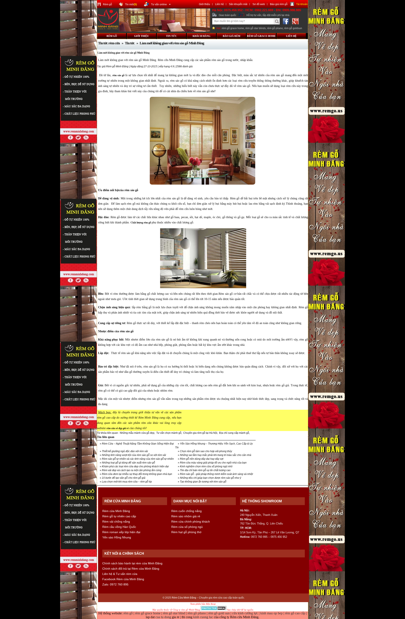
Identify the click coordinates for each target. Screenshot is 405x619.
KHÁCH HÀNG (201, 36)
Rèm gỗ (107, 4)
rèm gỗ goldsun (293, 28)
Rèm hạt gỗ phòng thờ (186, 532)
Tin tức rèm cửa (109, 43)
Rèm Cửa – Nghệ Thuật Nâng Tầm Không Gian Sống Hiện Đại (138, 443)
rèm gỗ (128, 613)
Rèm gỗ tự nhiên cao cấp (119, 516)
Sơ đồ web (258, 4)
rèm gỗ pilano (275, 28)
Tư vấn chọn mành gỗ (168, 432)
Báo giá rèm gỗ (279, 4)
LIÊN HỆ (291, 36)
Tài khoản (302, 4)
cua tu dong (163, 617)
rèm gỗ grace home (233, 28)
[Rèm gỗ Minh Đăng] (108, 28)
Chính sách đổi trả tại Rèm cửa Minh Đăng (130, 568)
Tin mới (131, 4)
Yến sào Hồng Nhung (116, 537)
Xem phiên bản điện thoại (203, 604)
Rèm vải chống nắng (116, 521)
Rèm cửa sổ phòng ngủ (187, 526)
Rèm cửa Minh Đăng (116, 511)
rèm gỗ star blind (174, 613)
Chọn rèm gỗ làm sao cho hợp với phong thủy (206, 451)
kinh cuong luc (203, 617)
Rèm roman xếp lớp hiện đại (121, 532)
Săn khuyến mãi (238, 4)
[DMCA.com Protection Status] (214, 609)
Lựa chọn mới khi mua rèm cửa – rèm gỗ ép (127, 481)
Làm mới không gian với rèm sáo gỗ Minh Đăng (172, 43)
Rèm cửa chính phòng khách (190, 521)
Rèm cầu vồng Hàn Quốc (119, 526)
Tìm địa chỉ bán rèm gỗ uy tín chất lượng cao (205, 470)
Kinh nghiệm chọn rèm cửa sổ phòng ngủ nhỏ (206, 466)
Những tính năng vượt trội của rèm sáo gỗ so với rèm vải (134, 455)
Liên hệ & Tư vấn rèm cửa (119, 574)
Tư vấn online (159, 4)
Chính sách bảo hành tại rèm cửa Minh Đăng (132, 563)
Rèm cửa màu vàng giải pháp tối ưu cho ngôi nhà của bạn (213, 462)
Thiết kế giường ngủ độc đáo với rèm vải (125, 451)
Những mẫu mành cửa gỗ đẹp (137, 432)
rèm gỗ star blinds (255, 28)
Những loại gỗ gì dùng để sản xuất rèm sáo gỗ (128, 462)
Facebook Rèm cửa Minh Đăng (123, 579)
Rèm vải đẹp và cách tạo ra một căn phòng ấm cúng (131, 470)
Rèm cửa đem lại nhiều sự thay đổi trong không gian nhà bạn (137, 474)
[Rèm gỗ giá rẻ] (164, 30)
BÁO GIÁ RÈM (231, 36)
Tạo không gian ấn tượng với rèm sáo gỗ (203, 481)
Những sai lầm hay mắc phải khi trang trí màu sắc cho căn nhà (215, 455)
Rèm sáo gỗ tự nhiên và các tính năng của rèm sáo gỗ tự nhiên (138, 458)
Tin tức (130, 43)
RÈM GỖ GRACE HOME (261, 36)
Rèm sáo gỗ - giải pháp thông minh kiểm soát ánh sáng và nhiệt (216, 474)
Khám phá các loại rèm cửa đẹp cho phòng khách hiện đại (135, 466)
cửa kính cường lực (245, 613)
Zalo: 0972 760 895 (115, 584)
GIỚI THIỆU (141, 36)
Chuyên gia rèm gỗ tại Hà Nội (200, 432)
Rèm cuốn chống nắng (186, 511)
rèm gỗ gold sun (219, 613)
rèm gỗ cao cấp (295, 613)
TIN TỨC (171, 36)
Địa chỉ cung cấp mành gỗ (234, 432)
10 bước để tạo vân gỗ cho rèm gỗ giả (123, 477)
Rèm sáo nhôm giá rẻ (185, 516)
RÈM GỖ (112, 36)
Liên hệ (219, 4)
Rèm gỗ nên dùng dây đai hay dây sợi (201, 458)
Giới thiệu (204, 4)
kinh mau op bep (271, 613)
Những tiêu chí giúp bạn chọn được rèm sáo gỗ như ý (210, 477)
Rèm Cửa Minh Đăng (184, 597)
